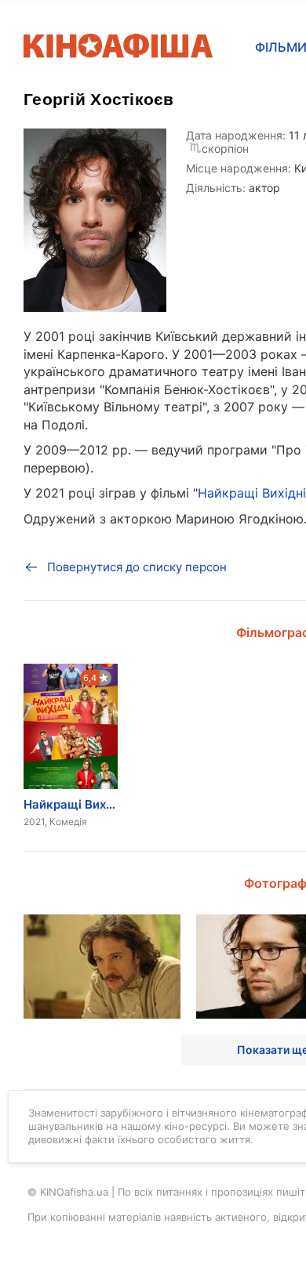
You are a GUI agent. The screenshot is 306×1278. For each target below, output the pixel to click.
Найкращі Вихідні (252, 493)
